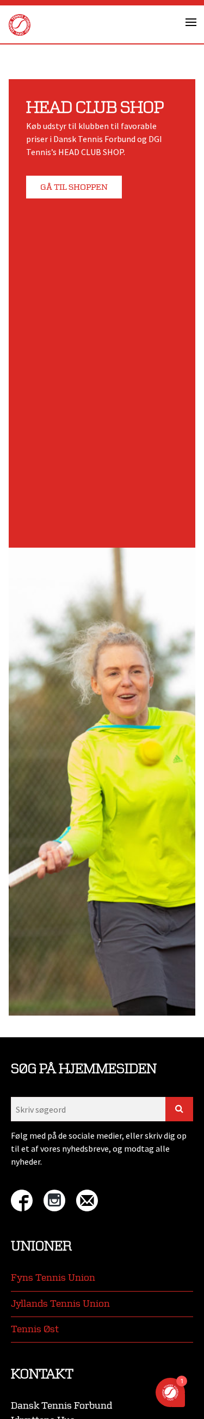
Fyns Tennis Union (53, 1277)
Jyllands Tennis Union (60, 1303)
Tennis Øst (35, 1329)
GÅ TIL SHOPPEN (74, 187)
